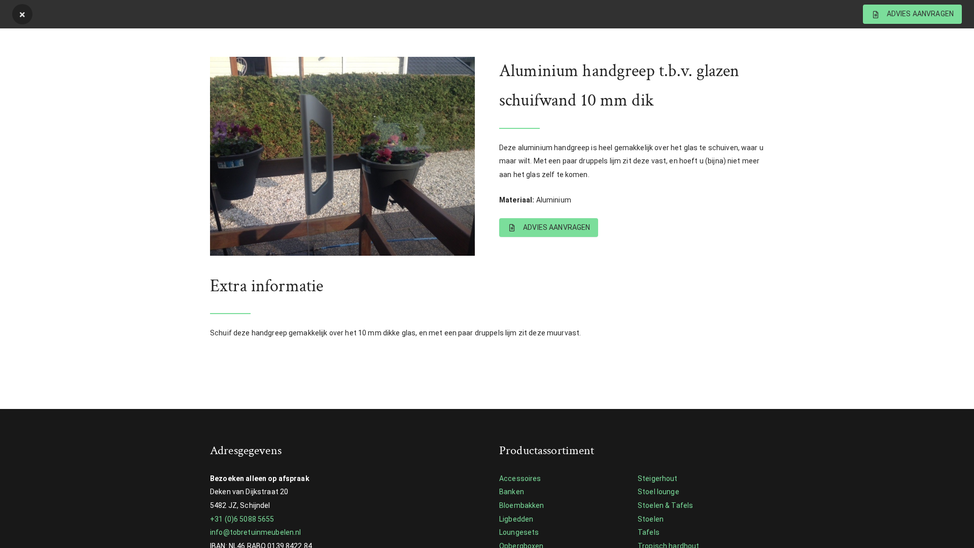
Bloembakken (521, 505)
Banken (511, 492)
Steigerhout (658, 478)
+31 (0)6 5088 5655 (242, 519)
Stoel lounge (658, 492)
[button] (243, 156)
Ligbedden (516, 519)
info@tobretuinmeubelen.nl (255, 532)
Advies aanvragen (555, 227)
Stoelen (651, 519)
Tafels (648, 532)
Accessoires (520, 478)
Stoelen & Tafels (665, 505)
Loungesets (519, 532)
